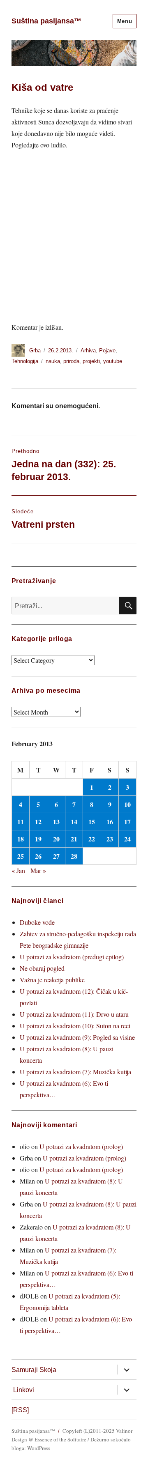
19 (38, 838)
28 (74, 856)
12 (38, 821)
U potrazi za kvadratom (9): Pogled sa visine (77, 1037)
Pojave (107, 350)
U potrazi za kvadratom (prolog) (81, 1146)
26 (38, 856)
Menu (124, 21)
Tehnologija (25, 361)
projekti (91, 361)
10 (127, 804)
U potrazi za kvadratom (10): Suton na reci (75, 1025)
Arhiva (88, 350)
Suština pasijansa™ (46, 21)
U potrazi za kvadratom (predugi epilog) (72, 956)
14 (74, 821)
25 (20, 856)
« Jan (18, 870)
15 (91, 821)
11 (20, 821)
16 (109, 821)
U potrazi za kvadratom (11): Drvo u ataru (74, 1014)
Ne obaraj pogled (42, 968)
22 (91, 838)
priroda (71, 361)
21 (74, 838)
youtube (112, 361)
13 (56, 821)
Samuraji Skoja (34, 1369)
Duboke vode (37, 922)
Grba (35, 350)
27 (56, 856)
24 (127, 838)
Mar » (38, 870)
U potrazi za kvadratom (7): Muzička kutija (75, 1071)
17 (127, 821)
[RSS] (20, 1410)
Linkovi (24, 1389)
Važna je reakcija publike (52, 979)
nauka (53, 361)
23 (109, 838)
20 (56, 838)
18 (20, 838)
